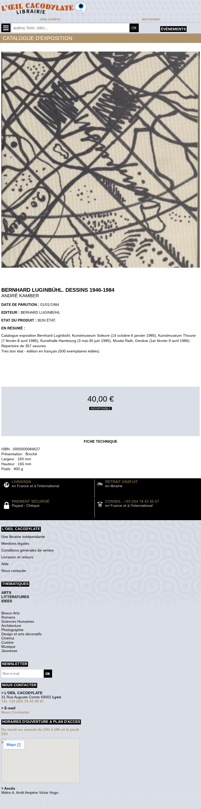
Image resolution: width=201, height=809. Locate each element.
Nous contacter (13, 571)
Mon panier (151, 19)
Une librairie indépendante (23, 537)
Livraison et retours (17, 557)
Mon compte (50, 19)
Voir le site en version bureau (29, 800)
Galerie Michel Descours (25, 806)
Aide (5, 564)
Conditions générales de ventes (27, 550)
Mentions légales (15, 543)
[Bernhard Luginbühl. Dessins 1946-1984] (100, 269)
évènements (173, 29)
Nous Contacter (15, 712)
